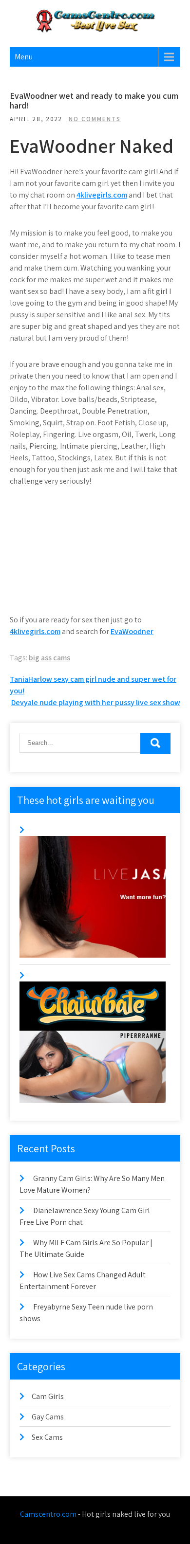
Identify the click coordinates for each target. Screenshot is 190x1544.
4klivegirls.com (101, 195)
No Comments (95, 119)
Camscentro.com (48, 1514)
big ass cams (49, 658)
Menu (24, 57)
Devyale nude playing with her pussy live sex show (95, 702)
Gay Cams (48, 1417)
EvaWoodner (132, 631)
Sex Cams (47, 1437)
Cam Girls (48, 1396)
